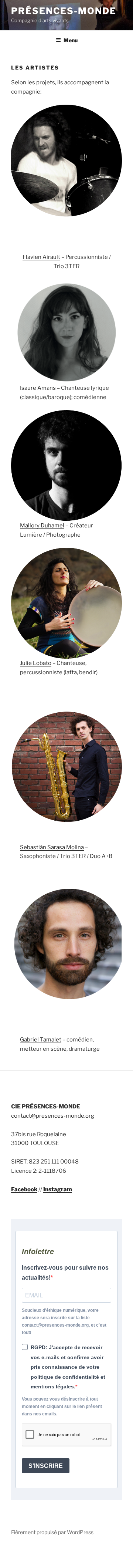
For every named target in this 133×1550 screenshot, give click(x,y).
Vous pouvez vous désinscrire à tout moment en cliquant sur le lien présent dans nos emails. (62, 1406)
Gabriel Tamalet (40, 1039)
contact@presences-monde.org (52, 1115)
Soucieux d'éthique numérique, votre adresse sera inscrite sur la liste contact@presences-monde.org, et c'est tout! (64, 1321)
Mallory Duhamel (42, 525)
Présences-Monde (63, 11)
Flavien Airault (41, 257)
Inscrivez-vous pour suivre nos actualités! (65, 1272)
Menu (71, 40)
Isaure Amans (38, 388)
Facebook (24, 1189)
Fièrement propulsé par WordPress (52, 1532)
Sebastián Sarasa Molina (52, 847)
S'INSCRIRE (45, 1466)
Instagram (57, 1189)
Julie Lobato (35, 663)
